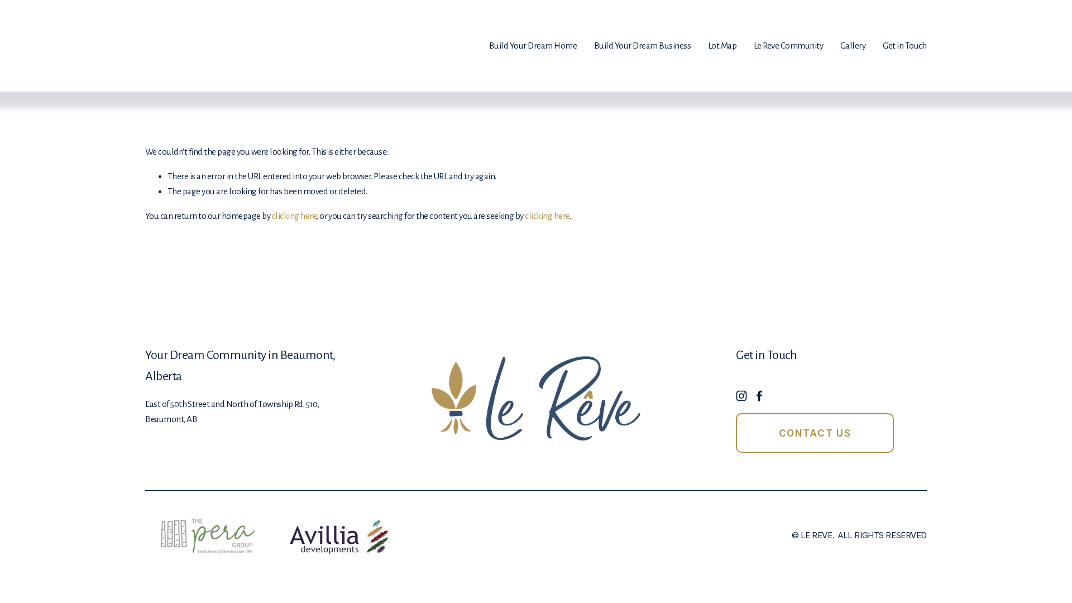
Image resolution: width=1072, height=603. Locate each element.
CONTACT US (815, 433)
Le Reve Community (788, 45)
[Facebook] (759, 395)
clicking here (294, 216)
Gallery (852, 45)
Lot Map (722, 45)
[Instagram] (741, 395)
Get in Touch (905, 45)
